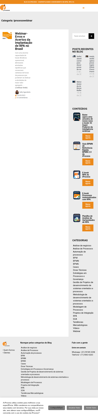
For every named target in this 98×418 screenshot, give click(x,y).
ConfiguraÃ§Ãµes (56, 408)
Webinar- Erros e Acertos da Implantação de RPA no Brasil (23, 41)
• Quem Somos (9, 350)
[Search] (91, 36)
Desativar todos (74, 408)
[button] (83, 7)
